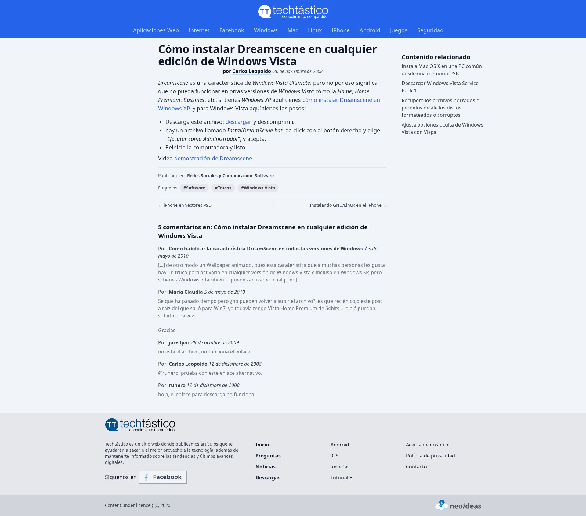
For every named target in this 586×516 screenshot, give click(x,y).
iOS (334, 455)
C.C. (155, 505)
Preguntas (268, 455)
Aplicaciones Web (156, 30)
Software (264, 175)
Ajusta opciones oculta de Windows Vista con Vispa (442, 128)
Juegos (398, 30)
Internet (199, 30)
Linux (315, 30)
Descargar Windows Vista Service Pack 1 (440, 87)
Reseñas (340, 466)
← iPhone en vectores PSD (185, 205)
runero (170, 373)
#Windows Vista (258, 188)
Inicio (262, 444)
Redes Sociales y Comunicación (219, 175)
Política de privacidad (430, 455)
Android (370, 30)
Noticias (265, 466)
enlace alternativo (240, 373)
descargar (238, 121)
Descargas (267, 477)
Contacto (416, 466)
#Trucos (223, 188)
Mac (293, 30)
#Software (194, 188)
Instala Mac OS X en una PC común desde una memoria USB (442, 70)
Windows (266, 30)
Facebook (231, 30)
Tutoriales (342, 477)
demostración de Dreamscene (213, 158)
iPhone (341, 30)
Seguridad (430, 30)
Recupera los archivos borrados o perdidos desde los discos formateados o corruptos (440, 107)
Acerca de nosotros (428, 444)
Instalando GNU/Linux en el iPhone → (348, 205)
